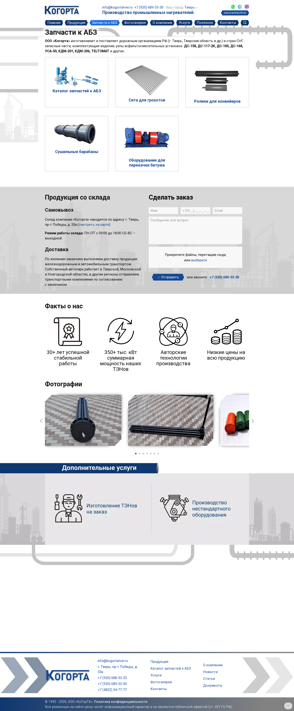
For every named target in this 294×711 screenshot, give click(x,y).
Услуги (184, 23)
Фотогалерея (135, 23)
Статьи (209, 679)
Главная (53, 23)
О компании (162, 23)
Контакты (228, 23)
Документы (212, 685)
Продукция (76, 23)
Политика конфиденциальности (120, 702)
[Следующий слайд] (253, 420)
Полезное (205, 23)
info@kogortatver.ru (117, 7)
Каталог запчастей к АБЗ (170, 668)
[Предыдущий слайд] (41, 420)
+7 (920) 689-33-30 (148, 7)
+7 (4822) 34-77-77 (112, 690)
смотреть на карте (94, 225)
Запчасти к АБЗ (104, 23)
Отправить (169, 277)
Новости (210, 672)
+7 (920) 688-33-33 (112, 678)
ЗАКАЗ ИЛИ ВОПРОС (235, 13)
